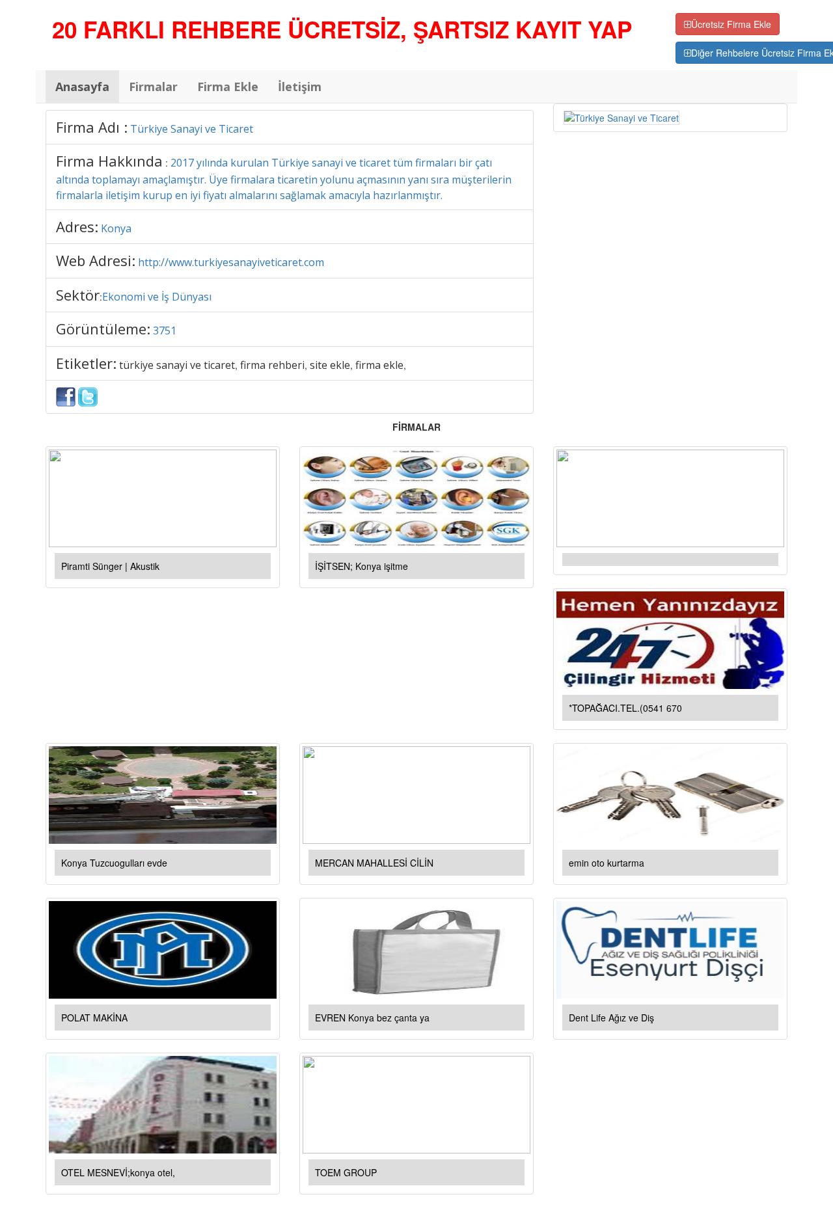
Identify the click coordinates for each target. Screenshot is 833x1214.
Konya (116, 228)
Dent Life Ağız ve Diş (611, 1017)
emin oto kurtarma (606, 862)
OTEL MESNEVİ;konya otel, (118, 1172)
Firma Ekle (227, 86)
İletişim (299, 86)
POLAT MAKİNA (94, 1017)
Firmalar (153, 86)
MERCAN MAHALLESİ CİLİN (374, 862)
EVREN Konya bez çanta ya (372, 1017)
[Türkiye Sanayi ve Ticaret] (621, 116)
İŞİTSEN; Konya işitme (361, 566)
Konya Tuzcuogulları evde (114, 862)
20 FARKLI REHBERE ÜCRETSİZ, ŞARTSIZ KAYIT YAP (342, 29)
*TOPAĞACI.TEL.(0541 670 (625, 707)
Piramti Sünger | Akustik (110, 566)
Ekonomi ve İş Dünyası (157, 297)
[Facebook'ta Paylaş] (65, 395)
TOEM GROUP (346, 1172)
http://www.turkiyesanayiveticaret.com (231, 262)
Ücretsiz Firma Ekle (731, 24)
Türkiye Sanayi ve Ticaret (191, 129)
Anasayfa (82, 86)
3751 (164, 330)
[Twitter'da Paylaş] (88, 395)
